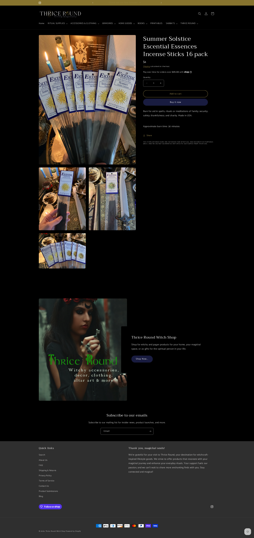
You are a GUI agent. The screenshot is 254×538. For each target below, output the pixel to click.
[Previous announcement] (93, 3)
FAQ (41, 465)
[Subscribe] (150, 431)
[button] (57, 23)
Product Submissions (48, 491)
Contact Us (44, 486)
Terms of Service (46, 481)
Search (42, 455)
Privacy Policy (45, 475)
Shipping (146, 66)
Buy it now (175, 102)
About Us (43, 460)
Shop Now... (142, 359)
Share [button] (149, 135)
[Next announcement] (161, 3)
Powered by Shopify (73, 531)
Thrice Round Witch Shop (55, 531)
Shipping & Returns (47, 470)
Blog (41, 496)
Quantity (146, 77)
